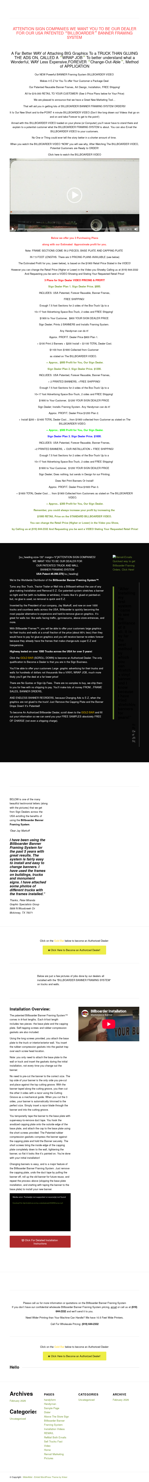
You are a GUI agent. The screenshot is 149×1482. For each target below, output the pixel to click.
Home (47, 1450)
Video (47, 1446)
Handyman (50, 1404)
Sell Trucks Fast (53, 1441)
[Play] (13, 229)
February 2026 (18, 1401)
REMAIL (49, 1433)
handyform (50, 1400)
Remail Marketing (54, 1454)
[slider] (67, 229)
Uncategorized (18, 1418)
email (114, 1307)
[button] (74, 195)
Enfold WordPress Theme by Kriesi (50, 1476)
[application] (74, 195)
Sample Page (51, 1408)
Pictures (48, 1458)
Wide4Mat (27, 1476)
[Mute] (136, 229)
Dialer (47, 1412)
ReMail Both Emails (55, 1437)
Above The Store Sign (56, 1416)
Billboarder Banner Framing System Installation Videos (54, 1425)
